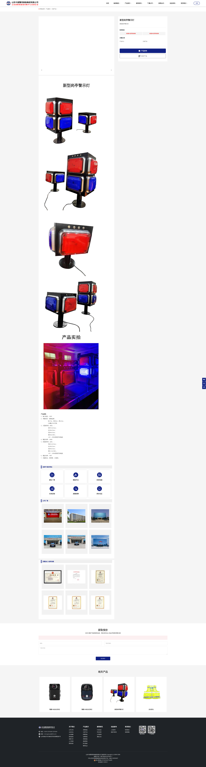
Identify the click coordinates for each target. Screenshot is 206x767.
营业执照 (100, 762)
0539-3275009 (154, 33)
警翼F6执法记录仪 (54, 709)
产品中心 (122, 41)
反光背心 (151, 709)
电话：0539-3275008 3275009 (49, 731)
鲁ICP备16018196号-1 (106, 756)
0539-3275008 (131, 33)
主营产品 (54, 9)
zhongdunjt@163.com (50, 734)
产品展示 (48, 9)
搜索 (197, 3)
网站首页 (42, 9)
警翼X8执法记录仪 (87, 709)
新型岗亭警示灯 (119, 709)
